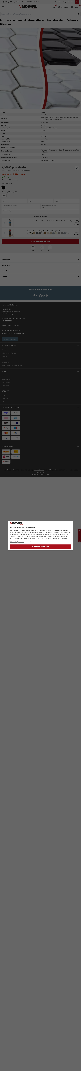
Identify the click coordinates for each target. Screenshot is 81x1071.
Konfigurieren (29, 542)
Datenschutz (65, 538)
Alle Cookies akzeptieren (40, 547)
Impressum (21, 542)
